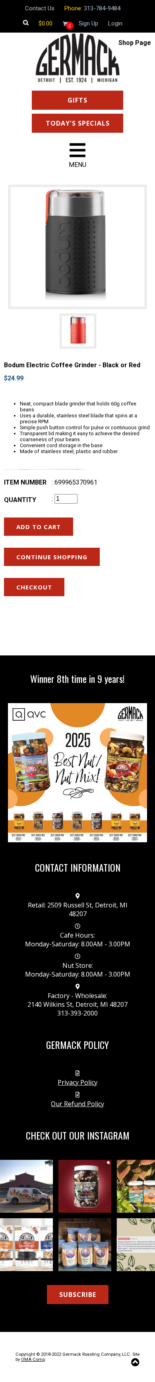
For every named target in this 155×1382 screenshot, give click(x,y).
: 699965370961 (74, 482)
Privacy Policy (77, 1082)
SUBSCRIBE (77, 1294)
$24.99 (13, 378)
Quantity (20, 500)
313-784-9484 (102, 8)
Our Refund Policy (77, 1103)
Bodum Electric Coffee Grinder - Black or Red (72, 365)
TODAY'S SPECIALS (78, 123)
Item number (25, 482)
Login (115, 23)
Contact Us (39, 8)
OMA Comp (33, 1359)
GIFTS (77, 100)
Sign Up (88, 23)
